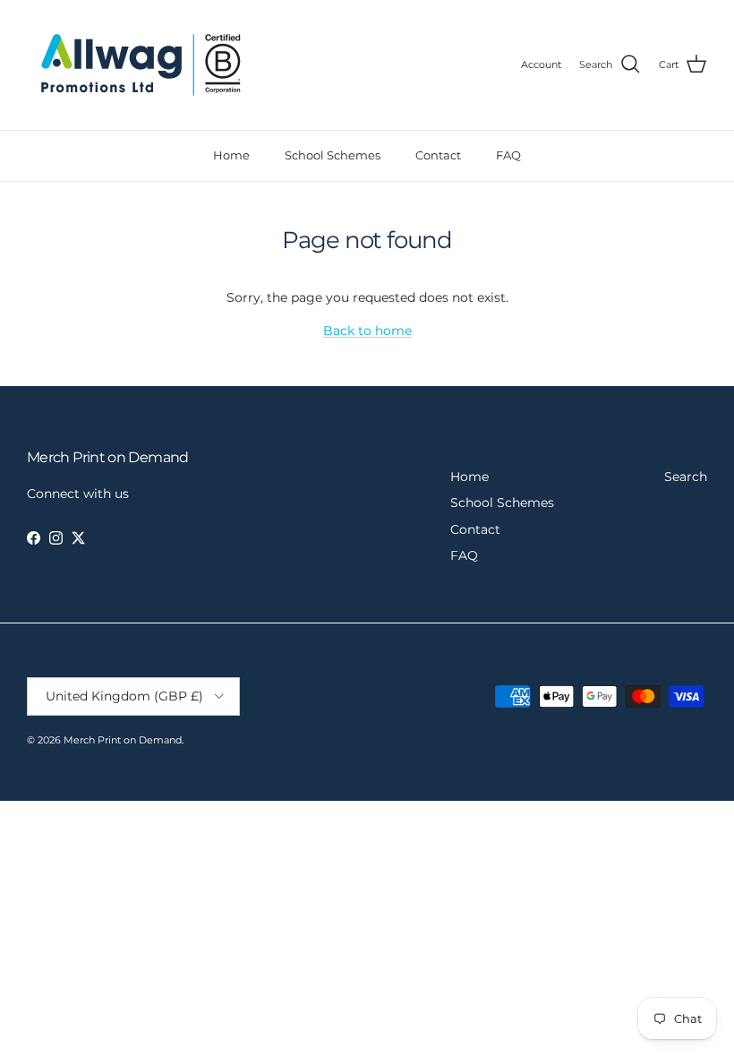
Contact (438, 155)
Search (685, 476)
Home (231, 155)
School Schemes (332, 155)
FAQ (508, 155)
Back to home (367, 330)
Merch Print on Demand (123, 740)
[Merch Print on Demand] (141, 65)
